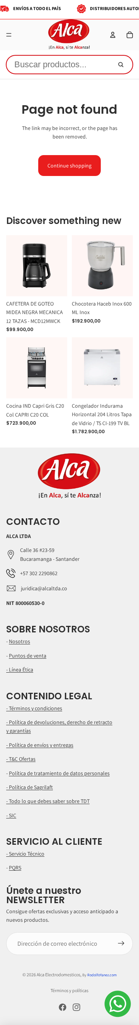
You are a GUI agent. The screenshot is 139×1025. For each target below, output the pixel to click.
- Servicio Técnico (25, 853)
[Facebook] (62, 1007)
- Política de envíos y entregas (39, 744)
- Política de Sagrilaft (29, 787)
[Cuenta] (112, 34)
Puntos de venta (27, 655)
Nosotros (19, 641)
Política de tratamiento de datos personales (59, 773)
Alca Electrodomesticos (58, 974)
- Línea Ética (19, 669)
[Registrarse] (121, 944)
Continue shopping (69, 165)
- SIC (11, 815)
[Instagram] (76, 1007)
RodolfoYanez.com (102, 974)
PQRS (15, 867)
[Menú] (9, 35)
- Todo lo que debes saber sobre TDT (48, 801)
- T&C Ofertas (21, 758)
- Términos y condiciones (34, 708)
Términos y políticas (69, 990)
